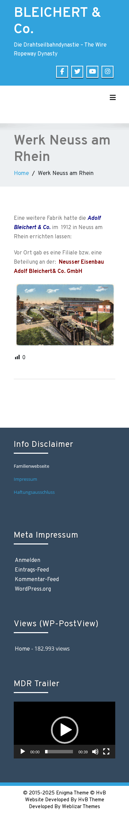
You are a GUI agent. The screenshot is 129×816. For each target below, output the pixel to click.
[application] (64, 730)
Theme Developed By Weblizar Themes (66, 803)
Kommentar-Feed (37, 579)
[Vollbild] (106, 751)
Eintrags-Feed (32, 570)
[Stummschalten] (95, 751)
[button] (64, 730)
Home (21, 173)
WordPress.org (33, 589)
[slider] (59, 751)
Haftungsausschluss (35, 492)
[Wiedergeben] (22, 751)
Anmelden (27, 560)
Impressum (25, 479)
